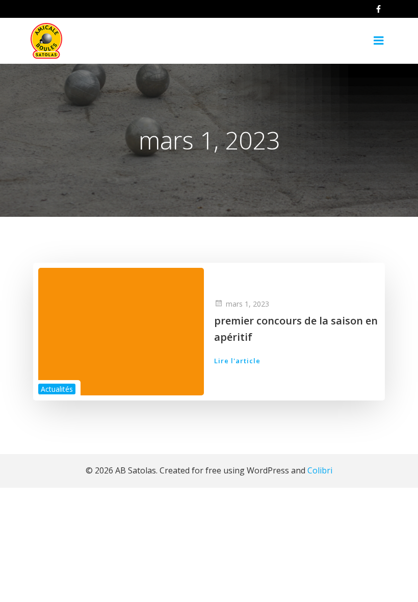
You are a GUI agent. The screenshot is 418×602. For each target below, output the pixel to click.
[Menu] (378, 40)
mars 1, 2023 (247, 304)
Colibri (319, 470)
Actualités (57, 389)
